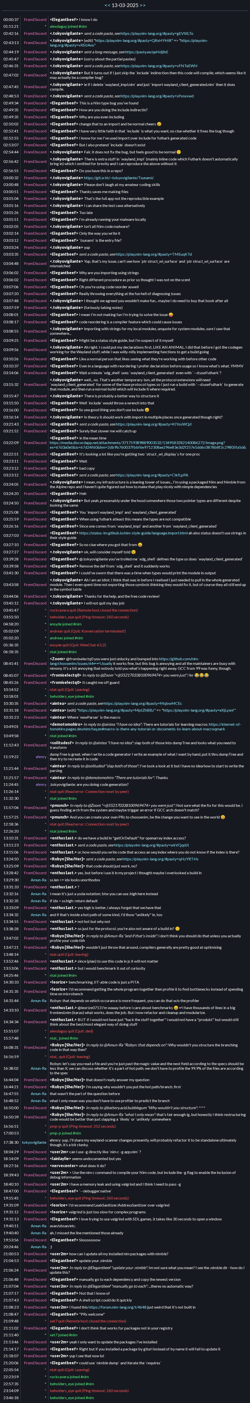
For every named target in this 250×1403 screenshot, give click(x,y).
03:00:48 (11, 184)
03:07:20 (11, 293)
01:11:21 (11, 26)
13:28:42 (11, 872)
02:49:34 (11, 103)
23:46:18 (11, 1397)
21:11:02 (11, 1328)
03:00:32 (11, 177)
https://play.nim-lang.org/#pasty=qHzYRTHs (160, 858)
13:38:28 (11, 928)
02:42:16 (11, 33)
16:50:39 (11, 1117)
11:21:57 (11, 777)
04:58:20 (11, 624)
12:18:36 (11, 824)
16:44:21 (11, 1086)
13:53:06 (11, 968)
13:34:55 (11, 921)
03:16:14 (11, 417)
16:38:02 (11, 1068)
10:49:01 (11, 726)
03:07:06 (11, 286)
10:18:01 (11, 696)
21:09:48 (11, 1321)
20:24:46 (11, 1246)
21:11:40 (11, 1334)
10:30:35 (11, 703)
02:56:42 (11, 161)
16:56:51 (11, 1126)
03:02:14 (11, 233)
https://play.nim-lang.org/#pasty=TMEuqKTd (154, 254)
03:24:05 (11, 484)
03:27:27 (11, 551)
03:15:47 (11, 395)
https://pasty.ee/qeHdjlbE (146, 51)
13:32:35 (11, 900)
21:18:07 (11, 1355)
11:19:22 (11, 756)
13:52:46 (11, 961)
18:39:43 (11, 1174)
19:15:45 (11, 1198)
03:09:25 (11, 340)
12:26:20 (11, 831)
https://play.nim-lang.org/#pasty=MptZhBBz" (117, 710)
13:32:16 (11, 893)
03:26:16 (11, 526)
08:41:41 (11, 663)
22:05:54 (11, 1369)
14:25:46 (11, 975)
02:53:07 (11, 144)
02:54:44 (11, 151)
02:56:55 (11, 170)
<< (107, 5)
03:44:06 (11, 596)
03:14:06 (11, 372)
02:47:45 (11, 86)
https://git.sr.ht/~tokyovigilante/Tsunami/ (119, 177)
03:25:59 (11, 519)
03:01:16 (11, 205)
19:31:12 (11, 1211)
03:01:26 (11, 212)
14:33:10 (11, 1010)
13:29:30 (11, 879)
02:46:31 (11, 65)
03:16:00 (11, 410)
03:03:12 (11, 240)
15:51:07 (11, 1031)
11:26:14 (11, 791)
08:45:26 (11, 682)
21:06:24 (11, 1270)
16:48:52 (11, 1100)
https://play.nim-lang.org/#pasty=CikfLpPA (152, 475)
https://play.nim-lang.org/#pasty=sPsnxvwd (157, 95)
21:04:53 (11, 1260)
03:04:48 (11, 263)
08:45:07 (11, 675)
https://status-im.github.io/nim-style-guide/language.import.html (133, 532)
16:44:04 (11, 1079)
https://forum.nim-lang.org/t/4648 (117, 1307)
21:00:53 (11, 1253)
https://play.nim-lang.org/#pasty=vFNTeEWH (159, 65)
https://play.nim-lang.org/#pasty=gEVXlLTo (157, 33)
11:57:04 (11, 807)
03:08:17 (11, 321)
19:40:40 (11, 1232)
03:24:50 (11, 503)
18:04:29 (11, 1151)
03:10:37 (11, 365)
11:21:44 (11, 768)
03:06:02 (11, 272)
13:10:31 (11, 838)
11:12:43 (11, 745)
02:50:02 (11, 123)
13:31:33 (11, 886)
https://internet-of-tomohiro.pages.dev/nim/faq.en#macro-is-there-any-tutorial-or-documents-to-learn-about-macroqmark (145, 726)
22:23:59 (11, 1376)
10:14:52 (11, 689)
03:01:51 (11, 219)
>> (142, 5)
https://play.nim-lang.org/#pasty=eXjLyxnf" (199, 710)
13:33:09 (11, 907)
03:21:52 (11, 430)
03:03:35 (11, 254)
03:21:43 (11, 424)
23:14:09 (11, 1390)
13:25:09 (11, 866)
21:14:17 (11, 1349)
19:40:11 (11, 1225)
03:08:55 (11, 331)
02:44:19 (11, 51)
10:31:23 (11, 717)
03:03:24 (11, 247)
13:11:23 (11, 845)
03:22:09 (11, 442)
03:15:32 (11, 384)
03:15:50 (11, 402)
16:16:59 (11, 1056)
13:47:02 (11, 938)
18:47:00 (11, 1191)
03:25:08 (11, 512)
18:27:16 (11, 1165)
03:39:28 (11, 559)
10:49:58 (11, 735)
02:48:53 (11, 95)
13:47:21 (11, 947)
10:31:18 (11, 710)
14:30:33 (11, 982)
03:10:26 (11, 358)
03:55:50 (11, 616)
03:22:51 (11, 454)
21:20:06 (11, 1362)
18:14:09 (11, 1158)
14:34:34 (11, 1021)
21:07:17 (11, 1293)
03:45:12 (11, 603)
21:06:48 (11, 1279)
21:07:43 (11, 1300)
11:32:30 (11, 798)
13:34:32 (11, 914)
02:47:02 (11, 75)
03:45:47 (11, 610)
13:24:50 (11, 858)
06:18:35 (11, 651)
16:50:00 (11, 1107)
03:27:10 (11, 544)
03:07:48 (11, 300)
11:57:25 (11, 817)
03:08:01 (11, 314)
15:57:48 (11, 1038)
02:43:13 (11, 42)
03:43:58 (11, 584)
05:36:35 (11, 644)
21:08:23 (11, 1307)
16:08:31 (11, 1047)
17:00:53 (11, 1133)
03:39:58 (11, 566)
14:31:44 (11, 1000)
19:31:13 (11, 1219)
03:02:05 (11, 226)
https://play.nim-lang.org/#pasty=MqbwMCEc (143, 703)
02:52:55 (11, 138)
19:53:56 (11, 1239)
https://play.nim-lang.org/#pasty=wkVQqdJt (151, 845)
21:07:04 (11, 1286)
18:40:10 (11, 1184)
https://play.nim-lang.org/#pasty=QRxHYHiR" (134, 40)
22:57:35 (11, 1383)
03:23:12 (11, 468)
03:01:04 (11, 198)
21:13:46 (11, 1341)
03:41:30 (11, 572)
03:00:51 (11, 191)
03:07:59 (11, 307)
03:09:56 (11, 349)
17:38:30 (11, 1142)
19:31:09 (11, 1205)
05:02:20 (11, 637)
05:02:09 (11, 631)
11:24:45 (11, 784)
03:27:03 (11, 535)
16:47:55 (11, 1093)
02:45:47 (11, 58)
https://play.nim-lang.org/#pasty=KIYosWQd (153, 424)
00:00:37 (11, 19)
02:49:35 (11, 109)
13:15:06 (11, 852)
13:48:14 (11, 954)
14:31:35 (11, 991)
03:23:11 (11, 461)
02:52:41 (11, 131)
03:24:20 (11, 493)
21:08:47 (11, 1314)
